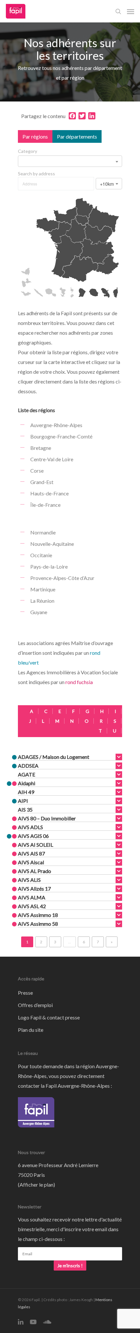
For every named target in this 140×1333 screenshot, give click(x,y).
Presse (25, 993)
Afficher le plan (36, 1184)
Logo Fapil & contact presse (49, 1017)
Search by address (36, 174)
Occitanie (41, 555)
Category (27, 151)
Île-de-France (45, 505)
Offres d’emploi (35, 1005)
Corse (37, 470)
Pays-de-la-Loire (49, 566)
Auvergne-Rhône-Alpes (56, 425)
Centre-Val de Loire (51, 459)
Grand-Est (41, 482)
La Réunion (42, 601)
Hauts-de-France (49, 493)
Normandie (43, 532)
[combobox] (70, 161)
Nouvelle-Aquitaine (52, 544)
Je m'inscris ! (70, 1265)
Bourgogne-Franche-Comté (61, 436)
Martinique (42, 589)
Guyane (38, 612)
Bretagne (40, 448)
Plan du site (30, 1030)
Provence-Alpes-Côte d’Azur (62, 578)
